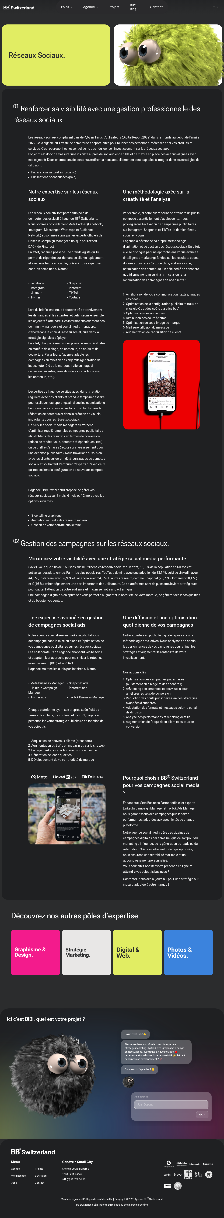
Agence (89, 7)
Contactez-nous (134, 879)
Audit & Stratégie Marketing (70, 947)
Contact (156, 7)
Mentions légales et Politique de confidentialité (87, 1199)
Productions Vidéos (168, 952)
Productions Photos (168, 947)
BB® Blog (133, 7)
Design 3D (10, 960)
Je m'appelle (141, 1096)
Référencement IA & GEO (120, 960)
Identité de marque (15, 955)
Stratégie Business (66, 942)
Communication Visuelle (18, 944)
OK (202, 1114)
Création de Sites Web (118, 944)
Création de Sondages (67, 952)
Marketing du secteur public (71, 957)
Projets (114, 7)
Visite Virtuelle (165, 957)
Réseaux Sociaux (116, 949)
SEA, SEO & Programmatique (123, 955)
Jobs (14, 1182)
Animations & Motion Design (20, 949)
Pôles (65, 7)
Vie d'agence (18, 1175)
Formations (61, 963)
